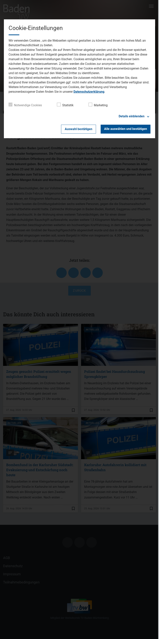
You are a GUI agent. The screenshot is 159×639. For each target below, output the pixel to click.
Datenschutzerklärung (88, 91)
